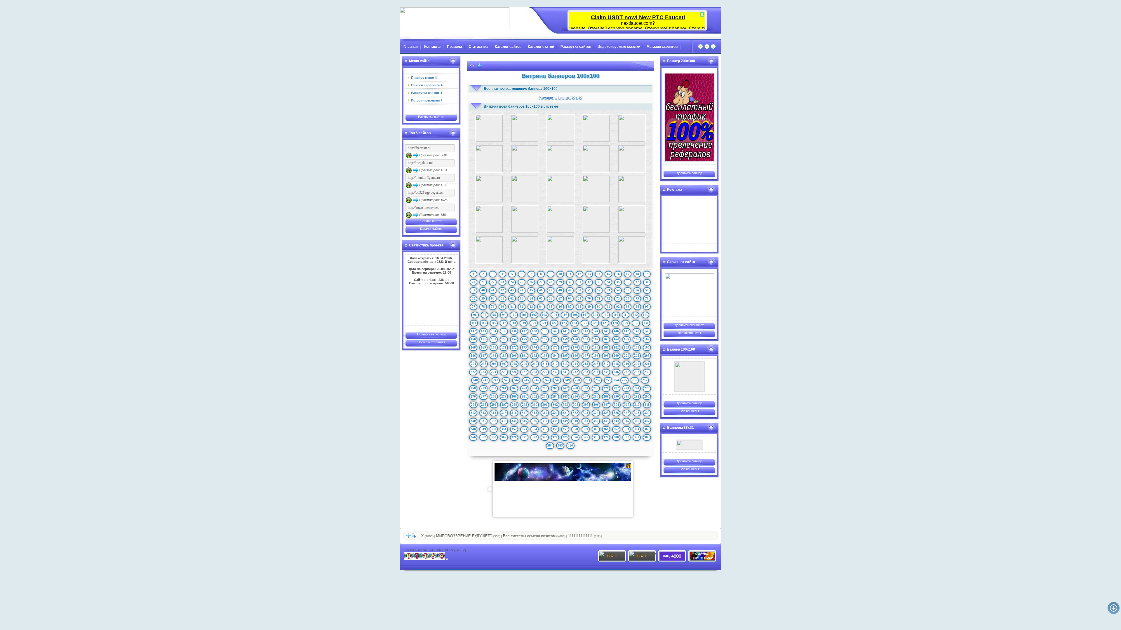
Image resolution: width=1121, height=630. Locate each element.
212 (555, 363)
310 (637, 404)
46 (541, 290)
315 (503, 412)
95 (647, 306)
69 (579, 298)
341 (585, 421)
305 (586, 404)
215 (585, 363)
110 (615, 314)
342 (595, 421)
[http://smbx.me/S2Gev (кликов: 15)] (632, 219)
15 (608, 274)
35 (618, 282)
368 (493, 437)
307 (606, 404)
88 (579, 306)
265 (544, 388)
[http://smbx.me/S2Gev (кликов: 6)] (632, 189)
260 (493, 388)
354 (534, 429)
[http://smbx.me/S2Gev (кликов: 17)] (632, 128)
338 (555, 421)
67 (560, 298)
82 (521, 306)
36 (627, 282)
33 (598, 282)
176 (555, 347)
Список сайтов (431, 221)
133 (483, 331)
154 (514, 339)
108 (595, 314)
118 (513, 323)
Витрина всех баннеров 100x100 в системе (521, 106)
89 (589, 306)
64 (531, 298)
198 (595, 355)
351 (503, 429)
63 (521, 298)
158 (555, 339)
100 (513, 314)
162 (595, 339)
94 (637, 306)
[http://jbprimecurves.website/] (689, 293)
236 (616, 372)
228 (534, 372)
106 (575, 314)
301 (545, 404)
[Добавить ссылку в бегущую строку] (408, 537)
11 (569, 274)
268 (575, 388)
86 (560, 306)
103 (544, 314)
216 (595, 363)
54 (618, 290)
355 (544, 429)
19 (647, 274)
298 (514, 404)
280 (514, 396)
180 (595, 347)
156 (534, 339)
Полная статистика (431, 334)
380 (616, 437)
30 (570, 282)
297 (504, 404)
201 (626, 355)
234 (595, 372)
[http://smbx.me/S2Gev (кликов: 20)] (489, 189)
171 (503, 347)
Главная (410, 47)
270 (595, 388)
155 (524, 339)
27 (541, 282)
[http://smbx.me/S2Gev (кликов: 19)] (560, 189)
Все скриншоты (689, 333)
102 (534, 314)
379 (606, 437)
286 (575, 396)
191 (524, 355)
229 (544, 372)
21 (483, 282)
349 (483, 429)
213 (565, 363)
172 (514, 347)
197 (585, 355)
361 (606, 429)
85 (550, 306)
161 (585, 339)
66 (550, 298)
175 (544, 347)
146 (616, 331)
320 (555, 412)
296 (494, 404)
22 (493, 282)
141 (565, 331)
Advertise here (696, 239)
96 (475, 314)
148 (636, 331)
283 (544, 396)
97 (484, 314)
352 (514, 429)
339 (565, 421)
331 (483, 421)
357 (565, 429)
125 (584, 323)
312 (473, 412)
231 (565, 372)
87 (570, 306)
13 (589, 274)
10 (560, 274)
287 (585, 396)
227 (524, 372)
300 (534, 404)
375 (565, 437)
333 (503, 421)
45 (531, 290)
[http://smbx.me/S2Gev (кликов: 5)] (525, 159)
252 (597, 380)
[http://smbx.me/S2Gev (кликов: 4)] (632, 250)
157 (544, 339)
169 (483, 347)
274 (636, 388)
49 (570, 290)
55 (627, 290)
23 (502, 282)
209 (524, 363)
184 (636, 347)
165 (626, 339)
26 (531, 282)
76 (647, 298)
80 (502, 306)
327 (626, 412)
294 (473, 404)
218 (616, 363)
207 (504, 363)
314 (493, 412)
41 (493, 290)
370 (514, 437)
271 (606, 388)
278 (493, 396)
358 (575, 429)
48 (560, 290)
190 (514, 355)
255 (624, 380)
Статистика (478, 47)
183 (626, 347)
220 (636, 363)
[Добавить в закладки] (707, 48)
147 (626, 331)
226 (514, 372)
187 (483, 355)
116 (493, 323)
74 (627, 298)
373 (544, 437)
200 (616, 355)
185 (647, 347)
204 (473, 363)
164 (616, 339)
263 (524, 388)
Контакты (432, 47)
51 (589, 290)
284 (555, 396)
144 (595, 331)
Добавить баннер (689, 173)
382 (636, 437)
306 (596, 404)
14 (598, 274)
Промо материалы (431, 342)
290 (616, 396)
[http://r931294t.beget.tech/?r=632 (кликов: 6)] (489, 219)
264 (534, 388)
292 (636, 396)
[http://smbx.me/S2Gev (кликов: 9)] (596, 189)
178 (575, 347)
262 (514, 388)
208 (514, 363)
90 (598, 306)
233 (585, 372)
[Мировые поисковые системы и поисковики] (702, 559)
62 (512, 298)
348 (473, 429)
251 (587, 380)
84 (541, 306)
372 (534, 437)
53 (608, 290)
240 (475, 380)
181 (606, 347)
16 (618, 274)
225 (503, 372)
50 (579, 290)
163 (606, 339)
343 (606, 421)
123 (564, 323)
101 (524, 314)
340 (575, 421)
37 (637, 282)
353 (524, 429)
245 (526, 380)
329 (647, 412)
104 (554, 314)
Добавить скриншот (689, 325)
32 (589, 282)
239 (647, 372)
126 (595, 323)
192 (534, 355)
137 (524, 331)
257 (644, 380)
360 (595, 429)
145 (606, 331)
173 (524, 347)
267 (565, 388)
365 (647, 429)
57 (647, 290)
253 (608, 380)
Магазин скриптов (662, 47)
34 (608, 282)
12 (579, 274)
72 (608, 298)
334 (514, 421)
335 (524, 421)
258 (473, 388)
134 (493, 331)
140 (555, 331)
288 (595, 396)
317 (524, 412)
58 (473, 298)
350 (493, 429)
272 (616, 388)
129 (625, 323)
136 (514, 331)
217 (606, 363)
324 (595, 412)
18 (637, 274)
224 (493, 372)
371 (524, 437)
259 (483, 388)
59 (483, 298)
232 (575, 372)
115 (483, 323)
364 (636, 429)
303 (565, 404)
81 (512, 306)
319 (544, 412)
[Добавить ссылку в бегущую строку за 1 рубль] (479, 67)
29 (560, 282)
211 (544, 363)
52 (598, 290)
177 (565, 347)
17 (627, 274)
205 (483, 363)
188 (493, 355)
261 (503, 388)
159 (565, 339)
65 (541, 298)
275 (647, 388)
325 (606, 412)
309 (626, 404)
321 (565, 412)
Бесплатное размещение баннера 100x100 (521, 89)
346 (636, 421)
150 (473, 339)
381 (626, 437)
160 (575, 339)
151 (483, 339)
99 (504, 314)
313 (483, 412)
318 (534, 412)
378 (595, 437)
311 (647, 404)
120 (533, 323)
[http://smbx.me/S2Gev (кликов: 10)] (489, 128)
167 (647, 339)
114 (473, 323)
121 (543, 323)
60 (493, 298)
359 (585, 429)
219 (626, 363)
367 (483, 437)
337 (544, 421)
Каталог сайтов (508, 47)
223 (483, 372)
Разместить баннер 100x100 (560, 97)
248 (557, 380)
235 (606, 372)
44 (521, 290)
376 (575, 437)
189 (503, 355)
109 (605, 314)
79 (493, 306)
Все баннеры (689, 411)
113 (645, 314)
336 (534, 421)
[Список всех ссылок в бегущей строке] (414, 537)
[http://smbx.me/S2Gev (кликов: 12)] (525, 128)
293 (647, 396)
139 (544, 331)
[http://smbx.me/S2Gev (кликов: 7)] (560, 128)
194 (555, 355)
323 (585, 412)
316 (514, 412)
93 (627, 306)
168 (473, 347)
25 (521, 282)
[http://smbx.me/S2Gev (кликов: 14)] (525, 219)
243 (506, 380)
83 (531, 306)
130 (635, 323)
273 (626, 388)
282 (534, 396)
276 (473, 396)
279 (503, 396)
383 (647, 437)
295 (483, 404)
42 (502, 290)
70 (589, 298)
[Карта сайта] (713, 48)
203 (647, 355)
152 (493, 339)
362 (616, 429)
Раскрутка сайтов (575, 47)
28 (550, 282)
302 (555, 404)
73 (618, 298)
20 (473, 282)
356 (555, 429)
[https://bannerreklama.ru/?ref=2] (689, 117)
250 (577, 380)
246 (536, 380)
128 (615, 323)
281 (524, 396)
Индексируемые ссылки (619, 47)
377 (585, 437)
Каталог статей (541, 47)
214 (575, 363)
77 (473, 306)
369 (503, 437)
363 (626, 429)
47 (550, 290)
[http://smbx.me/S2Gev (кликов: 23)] (489, 159)
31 (579, 282)
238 (636, 372)
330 (473, 421)
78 (483, 306)
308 (616, 404)
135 (503, 331)
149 (647, 331)
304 (575, 404)
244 (516, 380)
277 (483, 396)
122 (554, 323)
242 (495, 380)
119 (523, 323)
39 (473, 290)
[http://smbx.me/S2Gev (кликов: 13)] (596, 128)
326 (616, 412)
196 (575, 355)
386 (570, 445)
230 (555, 372)
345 (626, 421)
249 (567, 380)
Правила (454, 47)
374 (555, 437)
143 (585, 331)
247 (546, 380)
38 (647, 282)
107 (585, 314)
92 (618, 306)
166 (636, 339)
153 (503, 339)
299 (524, 404)
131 (646, 323)
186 (473, 355)
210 (534, 363)
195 (565, 355)
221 (647, 363)
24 (512, 282)
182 (616, 347)
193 (544, 355)
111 (625, 314)
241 (485, 380)
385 (560, 445)
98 (494, 314)
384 (550, 445)
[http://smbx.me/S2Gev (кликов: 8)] (596, 219)
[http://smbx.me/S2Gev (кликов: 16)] (560, 219)
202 (636, 355)
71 (598, 298)
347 (647, 421)
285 (565, 396)
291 (626, 396)
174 (534, 347)
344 (616, 421)
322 (575, 412)
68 (570, 298)
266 (555, 388)
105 (565, 314)
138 (534, 331)
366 (473, 437)
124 (574, 323)
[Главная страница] (700, 48)
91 (608, 306)
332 (493, 421)
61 (502, 298)
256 (634, 380)
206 (494, 363)
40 (483, 290)
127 (605, 323)
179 (585, 347)
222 (473, 372)
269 (585, 388)
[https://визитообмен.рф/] (689, 376)
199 (606, 355)
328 (636, 412)
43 (512, 290)
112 (635, 314)
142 (575, 331)
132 (473, 331)
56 (637, 290)
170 (493, 347)
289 (606, 396)
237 (626, 372)
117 (503, 323)
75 (637, 298)
